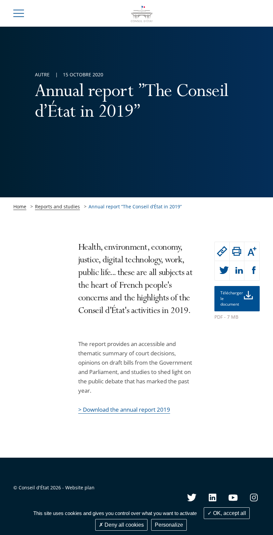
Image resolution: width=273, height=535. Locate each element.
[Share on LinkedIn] (237, 270)
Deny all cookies (123, 525)
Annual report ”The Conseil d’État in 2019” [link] (135, 206)
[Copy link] (222, 251)
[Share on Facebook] (251, 270)
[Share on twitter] (222, 270)
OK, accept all (229, 513)
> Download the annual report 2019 (124, 409)
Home (19, 206)
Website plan (80, 487)
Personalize (169, 525)
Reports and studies (57, 206)
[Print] (237, 251)
